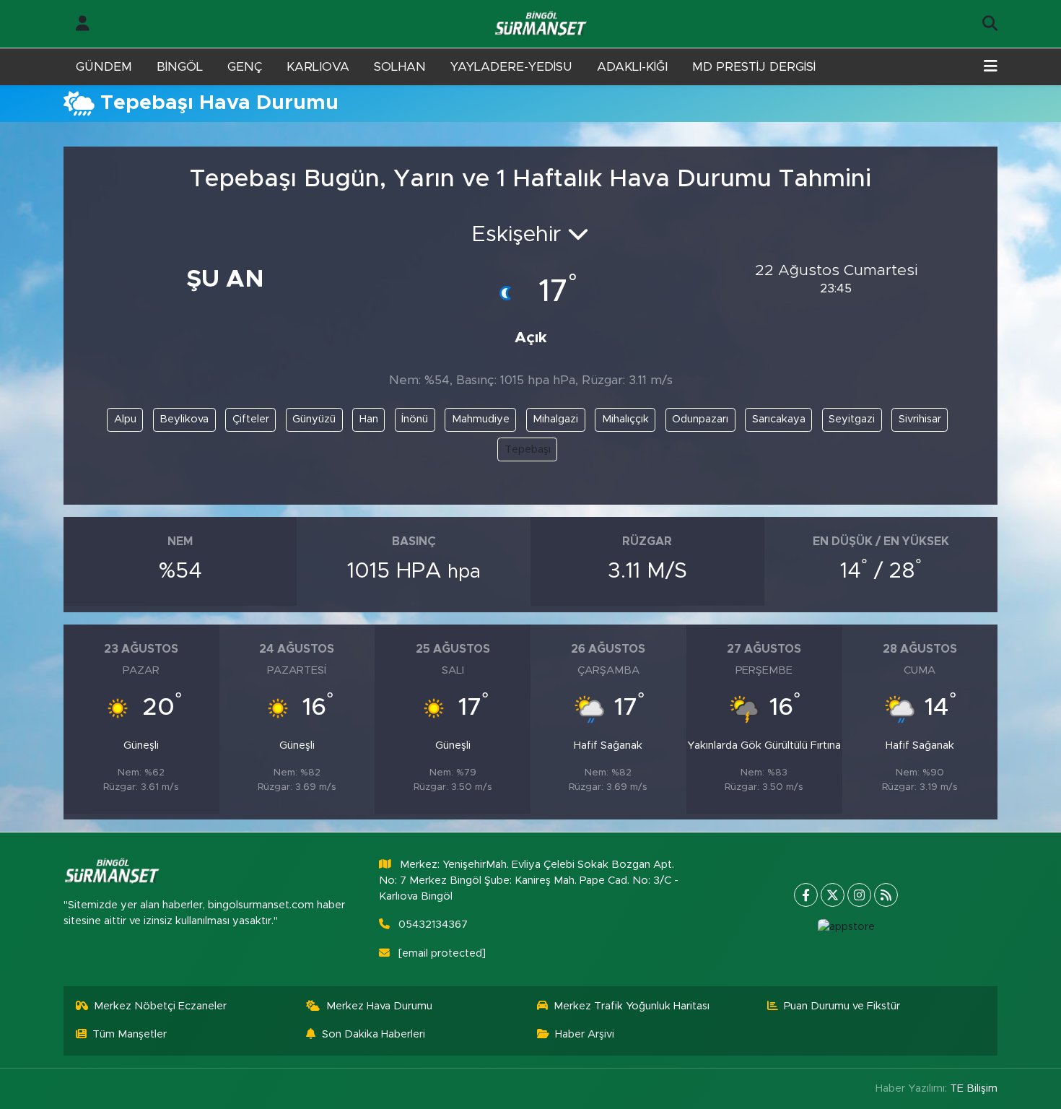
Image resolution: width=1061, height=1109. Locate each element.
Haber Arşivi (584, 1034)
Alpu (125, 419)
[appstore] (846, 927)
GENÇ (244, 67)
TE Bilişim (973, 1088)
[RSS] (886, 895)
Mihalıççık (625, 419)
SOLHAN (400, 67)
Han (368, 419)
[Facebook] (806, 895)
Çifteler (250, 419)
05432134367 (433, 924)
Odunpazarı (700, 419)
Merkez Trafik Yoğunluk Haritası (631, 1006)
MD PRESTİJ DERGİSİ (754, 67)
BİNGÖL (180, 67)
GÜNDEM (104, 67)
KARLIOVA (318, 67)
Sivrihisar (920, 419)
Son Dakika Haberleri (373, 1034)
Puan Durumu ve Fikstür (842, 1006)
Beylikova (184, 419)
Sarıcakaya (778, 419)
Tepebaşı (528, 449)
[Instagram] (859, 895)
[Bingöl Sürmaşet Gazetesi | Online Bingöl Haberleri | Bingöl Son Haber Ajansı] (542, 24)
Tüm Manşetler (129, 1034)
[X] (832, 895)
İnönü (414, 419)
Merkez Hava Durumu (379, 1006)
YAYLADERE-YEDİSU (511, 67)
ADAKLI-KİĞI (632, 67)
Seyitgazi (852, 419)
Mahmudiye (481, 419)
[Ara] (989, 23)
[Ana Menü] (990, 67)
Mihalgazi (555, 419)
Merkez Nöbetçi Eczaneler (160, 1006)
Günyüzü (314, 419)
